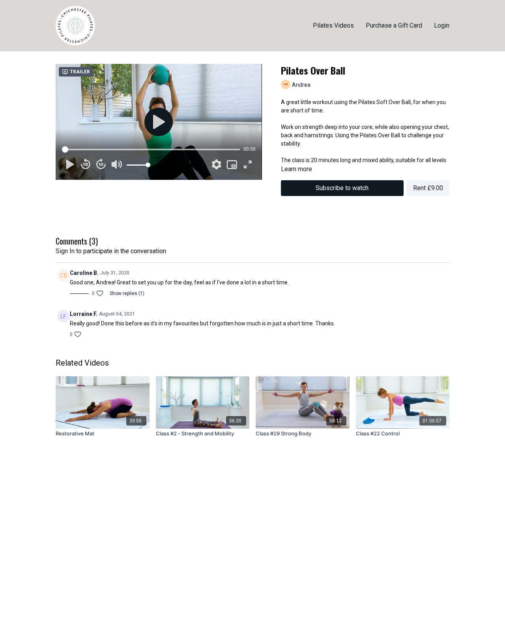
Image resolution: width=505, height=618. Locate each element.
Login (441, 25)
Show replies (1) (127, 293)
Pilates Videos (333, 25)
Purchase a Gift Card (394, 25)
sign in (65, 251)
